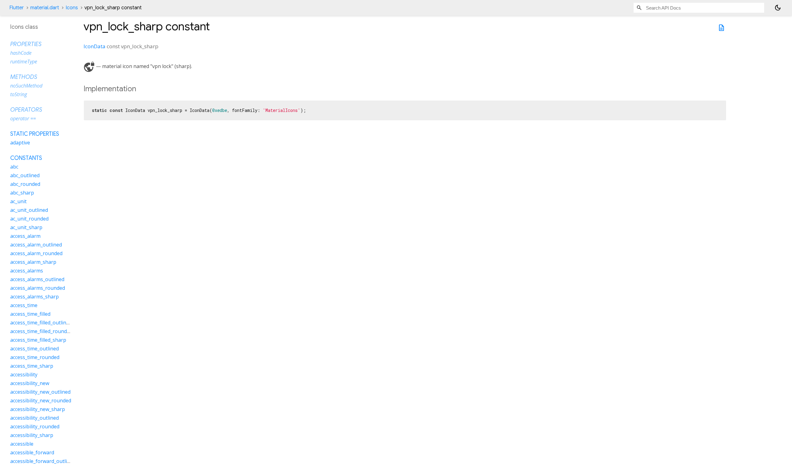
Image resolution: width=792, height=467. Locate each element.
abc (14, 166)
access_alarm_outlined (36, 244)
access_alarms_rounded (37, 288)
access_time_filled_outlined (41, 322)
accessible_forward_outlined (42, 461)
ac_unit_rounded (29, 218)
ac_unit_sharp (26, 227)
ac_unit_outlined (29, 210)
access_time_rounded (34, 357)
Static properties (34, 134)
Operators (26, 109)
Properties (25, 44)
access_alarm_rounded (36, 253)
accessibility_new (29, 383)
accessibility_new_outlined (40, 391)
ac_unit (18, 201)
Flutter (16, 8)
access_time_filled (30, 314)
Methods (23, 77)
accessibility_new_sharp (37, 409)
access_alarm (25, 236)
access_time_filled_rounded (41, 331)
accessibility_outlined (34, 417)
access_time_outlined (34, 348)
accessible (21, 443)
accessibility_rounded (34, 426)
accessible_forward (32, 452)
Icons (72, 8)
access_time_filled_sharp (38, 339)
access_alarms (26, 270)
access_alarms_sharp (34, 296)
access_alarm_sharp (33, 262)
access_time (23, 305)
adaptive (20, 142)
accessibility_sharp (31, 435)
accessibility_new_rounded (40, 400)
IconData (94, 46)
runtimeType (23, 61)
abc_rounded (25, 184)
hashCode (21, 52)
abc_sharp (22, 192)
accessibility (23, 374)
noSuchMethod (26, 85)
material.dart (44, 8)
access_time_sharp (31, 365)
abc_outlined (25, 175)
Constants (26, 158)
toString (18, 94)
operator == (23, 118)
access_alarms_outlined (37, 279)
